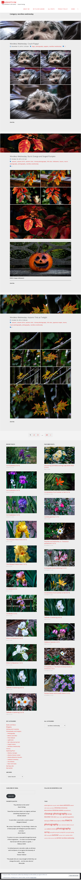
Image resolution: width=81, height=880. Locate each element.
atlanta (61, 805)
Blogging (8, 727)
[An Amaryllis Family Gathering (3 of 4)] (59, 557)
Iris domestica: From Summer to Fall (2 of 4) (57, 492)
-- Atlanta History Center (13, 755)
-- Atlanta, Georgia (11, 753)
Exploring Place (10, 751)
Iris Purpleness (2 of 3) (13, 490)
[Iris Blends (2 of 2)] (21, 578)
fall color (49, 161)
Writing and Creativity (12, 729)
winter (59, 838)
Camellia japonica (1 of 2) (51, 517)
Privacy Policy (33, 877)
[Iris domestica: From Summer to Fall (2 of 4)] (59, 481)
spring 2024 (68, 832)
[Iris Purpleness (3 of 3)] (21, 455)
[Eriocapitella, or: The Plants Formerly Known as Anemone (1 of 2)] (59, 656)
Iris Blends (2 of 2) (11, 589)
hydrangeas (47, 820)
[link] (77, 9)
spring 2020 (52, 832)
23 (47, 435)
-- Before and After (11, 735)
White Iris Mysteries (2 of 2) (14, 638)
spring (46, 832)
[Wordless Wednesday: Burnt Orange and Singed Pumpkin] (40, 143)
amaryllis (54, 805)
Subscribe (11, 796)
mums (60, 824)
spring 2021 (57, 832)
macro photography (15, 325)
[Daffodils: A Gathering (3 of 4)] (21, 702)
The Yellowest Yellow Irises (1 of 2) (16, 564)
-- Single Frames (11, 744)
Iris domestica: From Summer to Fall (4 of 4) (57, 593)
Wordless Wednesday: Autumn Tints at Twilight (28, 317)
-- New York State (11, 763)
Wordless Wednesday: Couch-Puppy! (24, 43)
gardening (66, 817)
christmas (57, 808)
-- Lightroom (10, 740)
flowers (58, 817)
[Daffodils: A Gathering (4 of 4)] (21, 677)
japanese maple (57, 322)
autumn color (29, 161)
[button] (25, 58)
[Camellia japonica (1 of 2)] (59, 506)
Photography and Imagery (13, 731)
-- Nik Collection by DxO (13, 742)
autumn (14, 161)
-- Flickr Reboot (10, 738)
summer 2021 (62, 835)
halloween (56, 161)
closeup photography (40, 161)
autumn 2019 (21, 161)
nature (68, 825)
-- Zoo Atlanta (10, 761)
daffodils (69, 814)
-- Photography (10, 733)
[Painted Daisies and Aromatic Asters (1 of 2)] (59, 683)
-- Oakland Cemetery (12, 759)
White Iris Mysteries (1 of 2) (14, 663)
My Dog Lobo (10, 766)
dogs (33, 46)
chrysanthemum (67, 810)
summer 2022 (68, 835)
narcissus (64, 825)
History (8, 748)
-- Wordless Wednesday (13, 746)
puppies (46, 46)
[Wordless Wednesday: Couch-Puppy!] (40, 30)
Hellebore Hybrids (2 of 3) (51, 642)
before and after (50, 808)
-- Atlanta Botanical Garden (14, 757)
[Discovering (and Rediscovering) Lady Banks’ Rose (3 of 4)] (59, 455)
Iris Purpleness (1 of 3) (13, 515)
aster (58, 805)
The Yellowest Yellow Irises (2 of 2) (16, 539)
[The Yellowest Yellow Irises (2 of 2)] (21, 529)
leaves (61, 161)
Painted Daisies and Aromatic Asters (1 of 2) (57, 693)
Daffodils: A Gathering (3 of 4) (15, 712)
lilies (63, 820)
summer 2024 (47, 838)
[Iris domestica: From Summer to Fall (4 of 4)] (59, 582)
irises (51, 820)
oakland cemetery (51, 829)
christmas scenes (57, 810)
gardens (71, 817)
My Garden (9, 768)
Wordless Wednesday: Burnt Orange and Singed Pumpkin (32, 156)
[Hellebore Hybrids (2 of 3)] (59, 631)
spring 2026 (49, 835)
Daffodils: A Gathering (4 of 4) (15, 688)
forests (61, 817)
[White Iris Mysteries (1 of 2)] (21, 652)
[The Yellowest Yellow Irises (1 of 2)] (21, 554)
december (47, 817)
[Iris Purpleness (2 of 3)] (21, 479)
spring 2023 (62, 832)
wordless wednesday (55, 46)
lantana (55, 820)
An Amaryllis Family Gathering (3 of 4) (55, 568)
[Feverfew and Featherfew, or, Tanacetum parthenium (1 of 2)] (59, 531)
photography (39, 46)
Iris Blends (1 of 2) (11, 613)
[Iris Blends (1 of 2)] (21, 603)
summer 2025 (53, 838)
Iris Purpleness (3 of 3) (13, 465)
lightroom (59, 820)
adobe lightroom (48, 805)
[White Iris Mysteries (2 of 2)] (21, 628)
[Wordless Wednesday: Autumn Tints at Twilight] (40, 304)
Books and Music (11, 725)
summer (55, 835)
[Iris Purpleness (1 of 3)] (21, 504)
